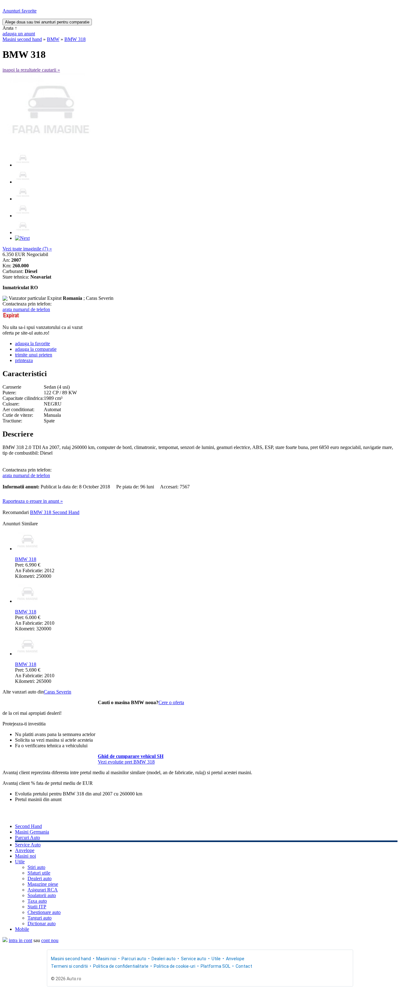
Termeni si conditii (69, 966)
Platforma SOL (215, 966)
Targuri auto (40, 918)
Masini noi (25, 856)
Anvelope (24, 850)
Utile (20, 861)
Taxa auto (37, 901)
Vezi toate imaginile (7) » (27, 248)
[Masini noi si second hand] (5, 940)
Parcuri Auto (27, 837)
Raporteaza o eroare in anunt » (32, 501)
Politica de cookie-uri (174, 966)
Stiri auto (36, 867)
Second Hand (28, 826)
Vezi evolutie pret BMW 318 (126, 761)
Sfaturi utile (39, 872)
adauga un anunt (18, 33)
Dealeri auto (40, 878)
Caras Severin (57, 691)
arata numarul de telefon (26, 309)
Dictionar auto (42, 923)
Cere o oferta (171, 702)
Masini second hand (22, 39)
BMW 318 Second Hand (54, 512)
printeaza (24, 360)
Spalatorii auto (42, 895)
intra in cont (20, 940)
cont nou (49, 940)
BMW (53, 39)
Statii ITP (37, 906)
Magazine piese (43, 884)
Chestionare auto (44, 912)
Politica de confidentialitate (120, 966)
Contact (244, 966)
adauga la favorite (32, 343)
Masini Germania (32, 832)
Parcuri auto (134, 958)
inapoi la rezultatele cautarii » (31, 70)
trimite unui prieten (33, 354)
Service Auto (28, 844)
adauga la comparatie (36, 349)
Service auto (193, 958)
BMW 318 (75, 39)
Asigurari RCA (43, 889)
